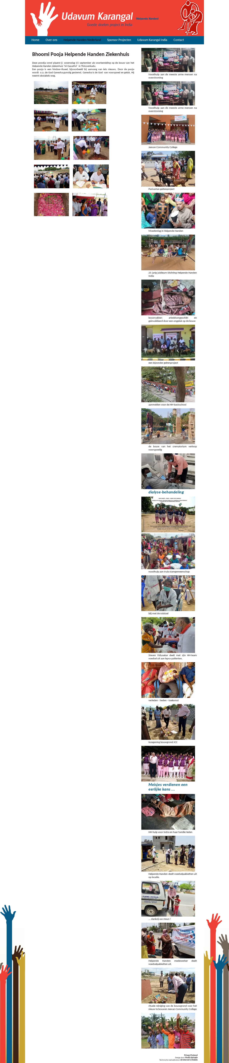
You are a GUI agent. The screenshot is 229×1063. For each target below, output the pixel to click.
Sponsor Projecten (119, 40)
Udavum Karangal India (152, 40)
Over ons (51, 40)
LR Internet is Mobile (189, 1060)
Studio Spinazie (191, 1058)
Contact (179, 40)
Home (35, 40)
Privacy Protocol (191, 1055)
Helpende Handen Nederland (82, 40)
